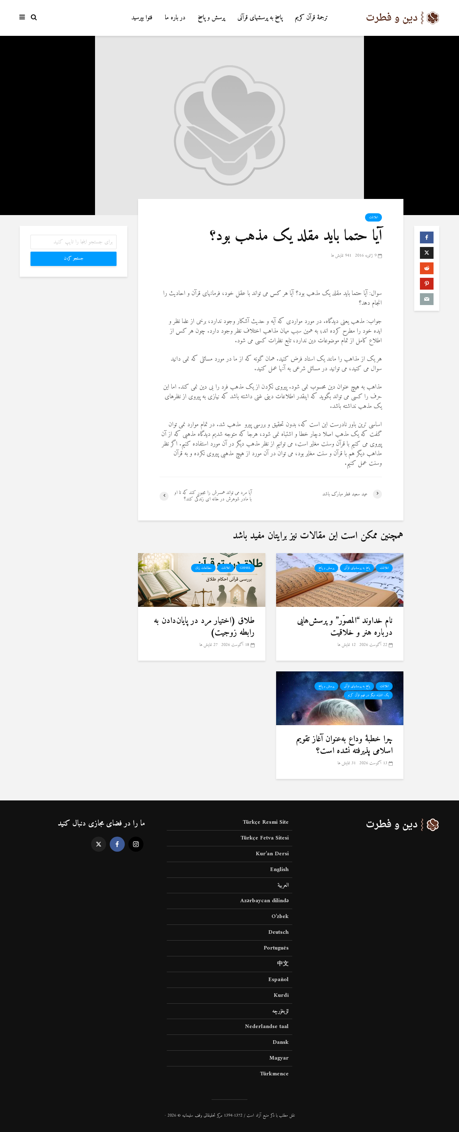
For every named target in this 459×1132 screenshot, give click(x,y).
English (279, 870)
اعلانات (373, 217)
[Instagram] (135, 844)
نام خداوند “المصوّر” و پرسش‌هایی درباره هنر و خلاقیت (345, 626)
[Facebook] (117, 844)
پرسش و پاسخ (211, 17)
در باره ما (175, 17)
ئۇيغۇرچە (280, 1011)
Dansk (281, 1042)
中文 (283, 964)
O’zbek (280, 917)
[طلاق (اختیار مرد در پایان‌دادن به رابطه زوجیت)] (201, 579)
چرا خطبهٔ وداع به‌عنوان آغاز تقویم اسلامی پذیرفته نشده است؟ (344, 745)
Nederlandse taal (267, 1027)
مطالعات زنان (203, 568)
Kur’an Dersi (272, 854)
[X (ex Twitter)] (98, 844)
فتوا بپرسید (141, 17)
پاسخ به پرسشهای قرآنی (260, 17)
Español (278, 980)
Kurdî (281, 995)
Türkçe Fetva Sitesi (265, 838)
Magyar (279, 1058)
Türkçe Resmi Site (266, 822)
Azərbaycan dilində (264, 901)
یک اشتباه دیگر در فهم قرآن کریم (368, 695)
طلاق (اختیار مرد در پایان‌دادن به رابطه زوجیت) (204, 626)
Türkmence (274, 1074)
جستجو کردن (74, 258)
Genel (245, 568)
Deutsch (278, 932)
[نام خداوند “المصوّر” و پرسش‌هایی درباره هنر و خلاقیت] (339, 579)
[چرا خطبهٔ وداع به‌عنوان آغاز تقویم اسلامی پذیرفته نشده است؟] (339, 698)
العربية (283, 885)
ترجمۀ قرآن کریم (311, 17)
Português (276, 948)
